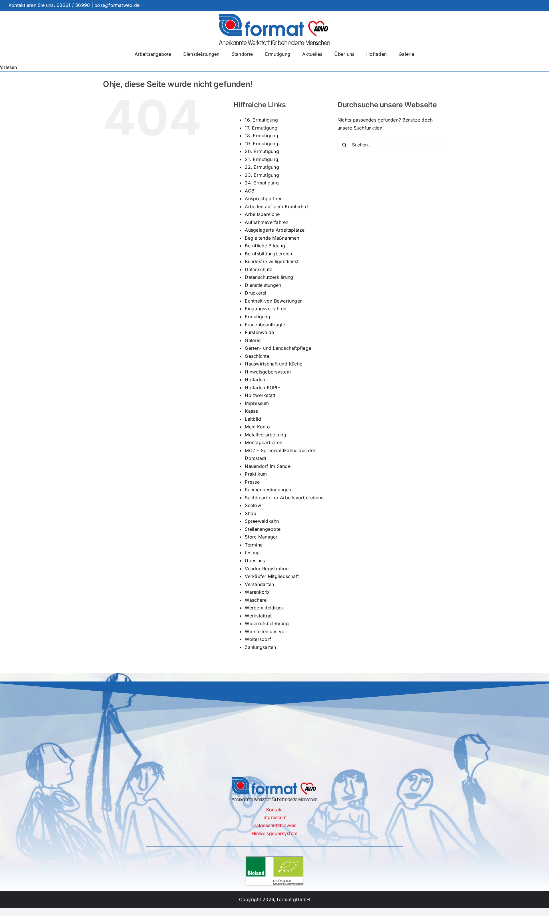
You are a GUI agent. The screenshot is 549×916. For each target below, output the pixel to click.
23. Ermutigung (262, 175)
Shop (250, 513)
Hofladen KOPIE (262, 387)
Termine (253, 545)
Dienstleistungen (263, 285)
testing (252, 552)
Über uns (255, 560)
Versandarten (259, 584)
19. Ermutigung (261, 143)
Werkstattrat (258, 616)
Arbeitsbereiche (262, 214)
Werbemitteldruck (264, 608)
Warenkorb (257, 592)
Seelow (253, 505)
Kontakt (274, 809)
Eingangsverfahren (265, 308)
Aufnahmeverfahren (266, 222)
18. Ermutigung (261, 135)
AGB (249, 191)
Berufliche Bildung (265, 246)
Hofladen (255, 379)
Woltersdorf (258, 639)
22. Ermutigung (262, 167)
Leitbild (253, 419)
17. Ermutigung (261, 128)
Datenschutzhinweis (274, 825)
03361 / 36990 (73, 5)
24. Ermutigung (262, 183)
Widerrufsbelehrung (267, 623)
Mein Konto (257, 427)
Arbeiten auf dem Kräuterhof (276, 206)
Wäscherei (256, 600)
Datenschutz (258, 269)
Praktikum (256, 474)
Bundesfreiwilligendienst (272, 261)
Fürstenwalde (259, 332)
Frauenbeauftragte (265, 324)
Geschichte (257, 356)
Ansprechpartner (263, 198)
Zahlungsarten (260, 647)
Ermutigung (257, 316)
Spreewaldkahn (262, 521)
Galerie (252, 340)
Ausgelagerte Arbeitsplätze (275, 230)
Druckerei (255, 293)
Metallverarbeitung (265, 435)
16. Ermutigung (261, 120)
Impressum (257, 403)
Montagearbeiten (263, 442)
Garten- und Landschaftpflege (278, 348)
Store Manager (261, 537)
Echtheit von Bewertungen (274, 301)
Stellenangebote (263, 529)
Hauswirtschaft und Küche (273, 364)
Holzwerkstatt (260, 395)
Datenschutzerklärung (269, 277)
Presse (252, 482)
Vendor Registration (267, 568)
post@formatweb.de (117, 5)
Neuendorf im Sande (267, 466)
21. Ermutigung (261, 159)
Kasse (251, 411)
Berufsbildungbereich (268, 254)
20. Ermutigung (262, 151)
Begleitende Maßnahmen (272, 238)
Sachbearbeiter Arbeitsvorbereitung (284, 497)
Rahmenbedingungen (268, 489)
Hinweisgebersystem (268, 372)
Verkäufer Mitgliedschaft (272, 576)
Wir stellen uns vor (265, 631)
